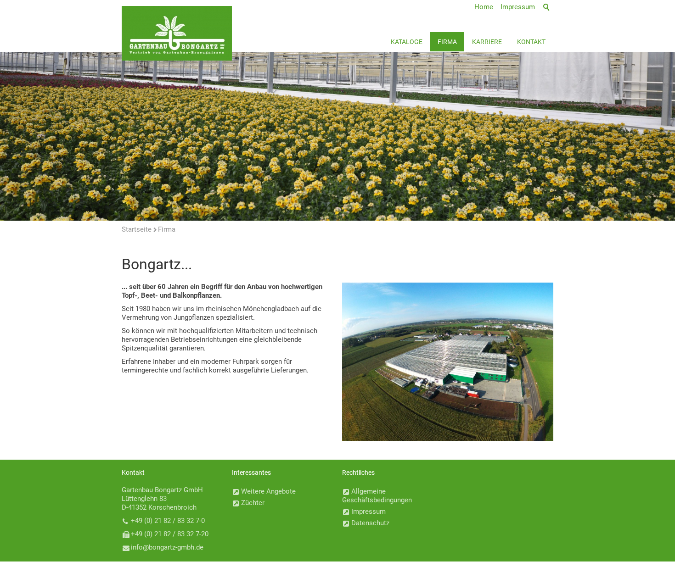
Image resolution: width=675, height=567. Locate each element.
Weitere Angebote (268, 491)
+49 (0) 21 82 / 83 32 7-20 (169, 534)
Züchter (252, 503)
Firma (447, 41)
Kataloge (406, 41)
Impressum (368, 511)
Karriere (487, 41)
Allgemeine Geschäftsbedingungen (377, 495)
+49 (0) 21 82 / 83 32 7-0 (168, 521)
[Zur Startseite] (177, 33)
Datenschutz (370, 523)
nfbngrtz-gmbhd (166, 547)
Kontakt (531, 41)
